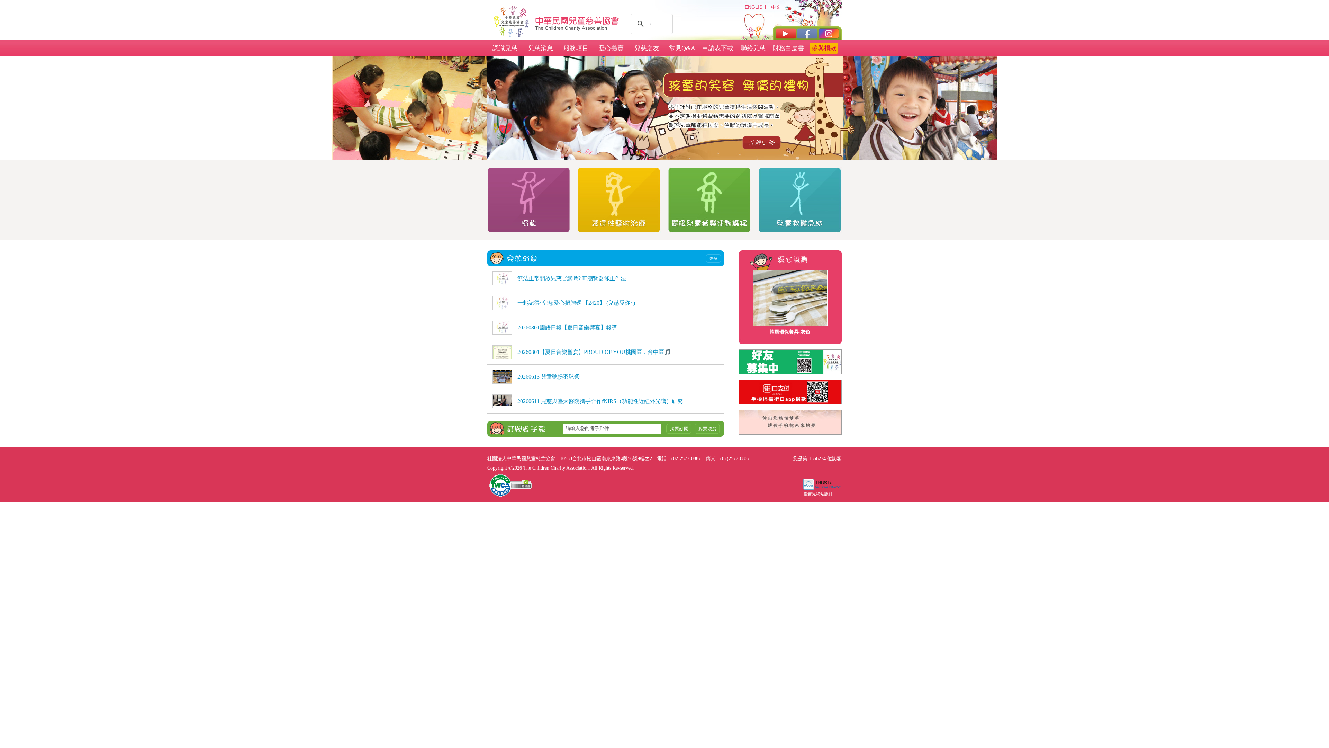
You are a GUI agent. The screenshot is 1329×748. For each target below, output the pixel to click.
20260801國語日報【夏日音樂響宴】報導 (567, 327)
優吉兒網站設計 (818, 493)
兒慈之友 (646, 48)
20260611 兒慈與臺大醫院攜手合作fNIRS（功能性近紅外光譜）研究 (600, 401)
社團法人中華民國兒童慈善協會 (577, 20)
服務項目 (575, 48)
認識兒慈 (504, 48)
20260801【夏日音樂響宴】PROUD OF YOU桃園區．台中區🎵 (594, 352)
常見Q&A (682, 48)
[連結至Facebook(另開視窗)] (807, 33)
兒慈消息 (540, 48)
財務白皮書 (788, 48)
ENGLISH (755, 7)
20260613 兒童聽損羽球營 (548, 377)
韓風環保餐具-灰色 (790, 332)
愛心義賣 (611, 48)
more (713, 258)
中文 (776, 7)
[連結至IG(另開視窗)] (829, 33)
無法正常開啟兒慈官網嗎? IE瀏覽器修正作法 (571, 278)
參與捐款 (824, 48)
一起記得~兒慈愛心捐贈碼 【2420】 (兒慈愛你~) (576, 303)
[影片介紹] (786, 33)
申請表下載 (717, 48)
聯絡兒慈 (753, 48)
